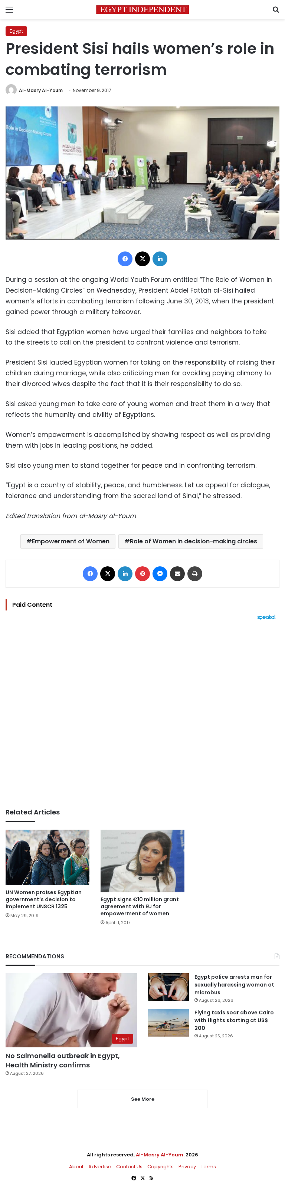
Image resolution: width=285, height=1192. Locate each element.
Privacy (187, 1166)
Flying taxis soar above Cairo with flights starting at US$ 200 (234, 1020)
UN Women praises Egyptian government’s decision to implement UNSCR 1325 (44, 899)
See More (142, 1099)
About (76, 1166)
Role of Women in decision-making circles (193, 541)
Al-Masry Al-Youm (41, 90)
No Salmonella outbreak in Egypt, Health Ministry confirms (63, 1060)
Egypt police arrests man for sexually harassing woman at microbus (234, 984)
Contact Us (129, 1166)
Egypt (16, 30)
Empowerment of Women (70, 541)
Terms (208, 1166)
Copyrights (160, 1166)
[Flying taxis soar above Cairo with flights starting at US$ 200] (168, 1023)
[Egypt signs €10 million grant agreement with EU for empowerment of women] (142, 861)
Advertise (99, 1166)
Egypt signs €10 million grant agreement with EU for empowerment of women (140, 906)
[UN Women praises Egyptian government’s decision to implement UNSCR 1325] (47, 858)
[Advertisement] (142, 714)
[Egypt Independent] (142, 9)
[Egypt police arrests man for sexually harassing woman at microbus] (168, 987)
